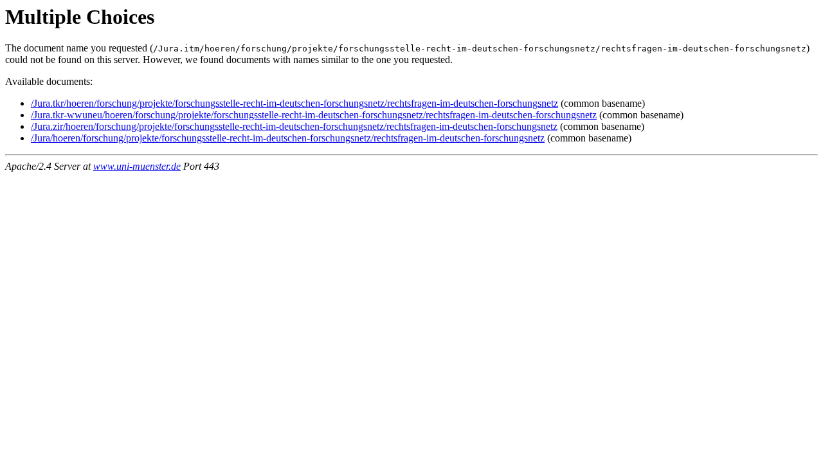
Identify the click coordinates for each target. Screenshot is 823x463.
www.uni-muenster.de (137, 166)
